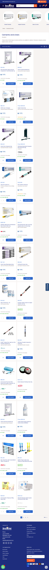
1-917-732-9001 (6, 533)
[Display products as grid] (44, 46)
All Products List (30, 536)
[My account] (40, 5)
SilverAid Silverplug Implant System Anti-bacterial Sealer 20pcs (25, 498)
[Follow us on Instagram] (6, 543)
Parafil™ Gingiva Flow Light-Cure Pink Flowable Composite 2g (8, 343)
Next (45, 517)
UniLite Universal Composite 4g (7, 421)
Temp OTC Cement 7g (5, 184)
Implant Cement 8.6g (22, 107)
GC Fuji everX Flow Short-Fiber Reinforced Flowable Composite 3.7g (8, 382)
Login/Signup (5, 555)
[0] (45, 5)
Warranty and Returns (31, 527)
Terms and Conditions (31, 529)
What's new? (43, 1)
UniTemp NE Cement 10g (22, 264)
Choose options (11, 83)
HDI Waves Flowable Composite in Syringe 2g (24, 343)
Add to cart (11, 121)
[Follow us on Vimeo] (11, 543)
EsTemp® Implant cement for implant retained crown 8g (25, 303)
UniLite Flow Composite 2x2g (6, 146)
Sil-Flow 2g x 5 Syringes (5, 107)
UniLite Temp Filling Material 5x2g (7, 264)
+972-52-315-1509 (6, 536)
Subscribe (31, 560)
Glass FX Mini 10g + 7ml (5, 302)
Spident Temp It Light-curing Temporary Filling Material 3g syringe (25, 460)
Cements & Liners (10, 28)
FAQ (3, 557)
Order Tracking (6, 553)
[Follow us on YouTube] (9, 543)
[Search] (35, 5)
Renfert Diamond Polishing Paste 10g (25, 381)
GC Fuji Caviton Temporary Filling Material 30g (7, 498)
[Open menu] (3, 5)
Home (4, 28)
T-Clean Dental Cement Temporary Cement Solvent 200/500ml (24, 422)
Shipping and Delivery (31, 533)
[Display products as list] (46, 46)
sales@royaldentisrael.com (8, 540)
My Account (5, 549)
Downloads (5, 558)
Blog (28, 535)
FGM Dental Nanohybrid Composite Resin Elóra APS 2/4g (24, 147)
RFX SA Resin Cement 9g (23, 184)
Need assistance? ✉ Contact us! (9, 1)
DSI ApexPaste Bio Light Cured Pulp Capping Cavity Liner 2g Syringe (25, 225)
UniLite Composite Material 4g (23, 69)
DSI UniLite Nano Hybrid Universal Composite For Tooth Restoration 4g (8, 70)
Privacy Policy (29, 531)
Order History (5, 551)
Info (3, 83)
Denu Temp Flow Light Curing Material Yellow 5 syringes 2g (8, 460)
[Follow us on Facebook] (4, 543)
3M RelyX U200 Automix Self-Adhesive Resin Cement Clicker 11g (8, 225)
